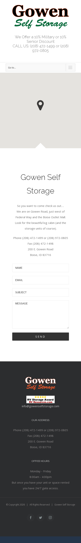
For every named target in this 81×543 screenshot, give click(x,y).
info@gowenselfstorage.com (40, 406)
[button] (40, 105)
